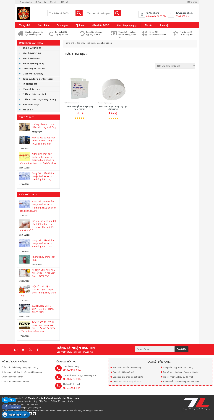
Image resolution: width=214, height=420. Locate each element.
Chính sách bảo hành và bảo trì (16, 381)
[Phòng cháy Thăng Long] (23, 12)
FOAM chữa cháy (31, 89)
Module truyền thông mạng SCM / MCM (79, 108)
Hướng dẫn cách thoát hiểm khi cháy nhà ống (44, 126)
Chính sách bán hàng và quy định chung (20, 367)
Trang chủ (24, 25)
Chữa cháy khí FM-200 (33, 68)
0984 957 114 (18, 414)
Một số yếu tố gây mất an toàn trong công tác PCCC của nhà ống (44, 140)
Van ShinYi (28, 109)
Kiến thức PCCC (100, 25)
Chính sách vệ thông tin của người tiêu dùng (22, 371)
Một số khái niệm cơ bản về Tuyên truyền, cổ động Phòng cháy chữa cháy (38, 291)
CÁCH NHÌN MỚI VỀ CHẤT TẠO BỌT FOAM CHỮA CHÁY (43, 308)
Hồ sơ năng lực (25, 1)
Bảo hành (54, 1)
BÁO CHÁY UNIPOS (32, 48)
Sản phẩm (43, 25)
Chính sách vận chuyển (12, 376)
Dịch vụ (80, 25)
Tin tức (148, 25)
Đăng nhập (192, 1)
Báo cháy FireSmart (32, 58)
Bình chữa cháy (31, 104)
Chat (11, 400)
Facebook (14, 406)
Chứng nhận (40, 1)
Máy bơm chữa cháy (33, 73)
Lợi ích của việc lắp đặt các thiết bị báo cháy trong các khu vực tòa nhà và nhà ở (37, 225)
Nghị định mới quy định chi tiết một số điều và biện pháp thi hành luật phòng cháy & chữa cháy (37, 158)
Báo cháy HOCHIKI (32, 53)
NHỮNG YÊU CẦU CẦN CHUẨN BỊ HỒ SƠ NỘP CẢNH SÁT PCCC (43, 273)
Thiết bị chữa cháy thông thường (39, 99)
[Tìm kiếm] (79, 13)
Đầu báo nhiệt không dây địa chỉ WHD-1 (113, 108)
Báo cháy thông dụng (33, 63)
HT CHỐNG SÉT (30, 84)
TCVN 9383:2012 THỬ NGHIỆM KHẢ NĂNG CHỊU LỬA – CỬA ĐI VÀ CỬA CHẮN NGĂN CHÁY (37, 327)
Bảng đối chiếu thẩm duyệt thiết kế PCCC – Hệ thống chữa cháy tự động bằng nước (37, 206)
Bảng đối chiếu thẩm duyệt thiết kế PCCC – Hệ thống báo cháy (43, 176)
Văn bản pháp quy (127, 25)
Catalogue (62, 25)
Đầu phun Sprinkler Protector (38, 78)
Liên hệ (64, 1)
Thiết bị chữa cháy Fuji (34, 94)
